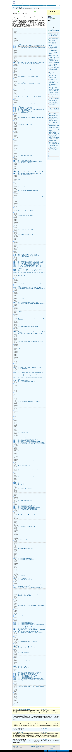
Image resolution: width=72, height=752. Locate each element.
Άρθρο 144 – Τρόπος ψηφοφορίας (22, 484)
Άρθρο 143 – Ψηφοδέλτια (21, 483)
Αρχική (14, 5)
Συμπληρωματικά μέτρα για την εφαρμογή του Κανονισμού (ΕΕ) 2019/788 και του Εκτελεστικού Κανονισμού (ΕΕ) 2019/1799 (53, 42)
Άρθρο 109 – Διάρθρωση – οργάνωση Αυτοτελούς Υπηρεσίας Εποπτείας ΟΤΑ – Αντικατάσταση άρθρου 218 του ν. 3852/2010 (31, 377)
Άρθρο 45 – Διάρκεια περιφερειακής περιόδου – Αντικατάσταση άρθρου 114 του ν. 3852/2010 (30, 161)
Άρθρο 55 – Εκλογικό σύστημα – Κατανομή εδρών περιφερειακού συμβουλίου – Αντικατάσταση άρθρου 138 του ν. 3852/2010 (31, 196)
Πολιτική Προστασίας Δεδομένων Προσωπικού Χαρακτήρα (37, 746)
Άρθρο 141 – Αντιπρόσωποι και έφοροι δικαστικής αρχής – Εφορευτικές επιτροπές (28, 476)
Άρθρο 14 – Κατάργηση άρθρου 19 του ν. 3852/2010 (25, 50)
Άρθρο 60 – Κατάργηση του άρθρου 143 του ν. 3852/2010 (25, 215)
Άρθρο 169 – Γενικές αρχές (21, 575)
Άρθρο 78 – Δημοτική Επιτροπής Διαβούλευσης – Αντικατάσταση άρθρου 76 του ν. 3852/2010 (30, 269)
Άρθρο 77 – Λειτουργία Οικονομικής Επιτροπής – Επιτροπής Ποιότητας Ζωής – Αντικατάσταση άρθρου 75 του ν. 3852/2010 (32, 268)
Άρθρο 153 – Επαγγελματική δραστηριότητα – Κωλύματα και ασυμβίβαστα (27, 509)
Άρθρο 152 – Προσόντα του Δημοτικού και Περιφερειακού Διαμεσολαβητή (27, 508)
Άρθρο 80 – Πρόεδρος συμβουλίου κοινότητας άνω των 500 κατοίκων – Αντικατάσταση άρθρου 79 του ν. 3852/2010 (31, 272)
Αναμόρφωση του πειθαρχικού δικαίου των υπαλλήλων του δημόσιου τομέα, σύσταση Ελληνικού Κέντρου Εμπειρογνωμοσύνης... (54, 58)
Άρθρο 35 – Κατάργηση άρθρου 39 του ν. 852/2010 (24, 112)
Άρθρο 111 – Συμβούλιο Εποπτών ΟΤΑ (23, 380)
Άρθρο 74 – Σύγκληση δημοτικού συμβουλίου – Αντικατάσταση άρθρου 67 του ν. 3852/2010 (30, 264)
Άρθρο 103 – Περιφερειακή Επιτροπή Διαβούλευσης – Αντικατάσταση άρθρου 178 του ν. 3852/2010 (31, 367)
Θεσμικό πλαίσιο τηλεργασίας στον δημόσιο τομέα (53, 91)
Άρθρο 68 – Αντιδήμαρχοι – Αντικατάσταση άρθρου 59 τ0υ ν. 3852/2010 (27, 254)
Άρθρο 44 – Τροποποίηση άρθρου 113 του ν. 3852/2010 (25, 160)
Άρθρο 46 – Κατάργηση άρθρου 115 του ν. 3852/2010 (25, 162)
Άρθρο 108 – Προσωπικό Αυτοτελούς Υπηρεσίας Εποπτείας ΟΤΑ (26, 376)
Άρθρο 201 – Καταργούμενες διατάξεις (23, 666)
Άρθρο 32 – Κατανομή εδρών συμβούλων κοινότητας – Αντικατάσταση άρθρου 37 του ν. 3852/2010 (31, 109)
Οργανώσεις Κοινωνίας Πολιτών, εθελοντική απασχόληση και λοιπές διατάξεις (53, 85)
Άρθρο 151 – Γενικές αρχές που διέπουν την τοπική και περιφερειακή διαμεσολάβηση (29, 507)
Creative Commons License (53, 746)
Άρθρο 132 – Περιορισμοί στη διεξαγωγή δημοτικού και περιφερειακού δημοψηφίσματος (29, 441)
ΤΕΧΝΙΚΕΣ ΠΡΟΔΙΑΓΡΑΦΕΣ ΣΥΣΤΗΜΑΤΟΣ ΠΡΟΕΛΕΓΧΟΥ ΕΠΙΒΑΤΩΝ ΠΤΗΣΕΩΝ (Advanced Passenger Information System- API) (53, 141)
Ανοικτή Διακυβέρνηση (29, 5)
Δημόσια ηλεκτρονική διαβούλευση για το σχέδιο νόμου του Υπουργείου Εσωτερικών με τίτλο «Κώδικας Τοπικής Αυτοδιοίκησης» (54, 47)
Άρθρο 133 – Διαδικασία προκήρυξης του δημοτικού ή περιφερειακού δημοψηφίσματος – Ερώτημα (31, 442)
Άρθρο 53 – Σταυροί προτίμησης (22, 186)
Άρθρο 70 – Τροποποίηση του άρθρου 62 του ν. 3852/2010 (25, 256)
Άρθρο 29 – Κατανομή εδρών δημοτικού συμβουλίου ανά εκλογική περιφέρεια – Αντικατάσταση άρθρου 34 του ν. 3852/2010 (32, 106)
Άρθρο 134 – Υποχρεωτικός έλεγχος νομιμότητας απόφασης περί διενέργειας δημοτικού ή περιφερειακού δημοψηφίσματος (31, 443)
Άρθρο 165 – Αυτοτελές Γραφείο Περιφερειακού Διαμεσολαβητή (26, 559)
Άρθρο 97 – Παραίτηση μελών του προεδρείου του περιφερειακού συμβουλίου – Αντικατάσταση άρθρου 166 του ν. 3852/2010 (31, 333)
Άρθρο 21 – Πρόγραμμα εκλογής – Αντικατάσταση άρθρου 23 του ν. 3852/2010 (28, 76)
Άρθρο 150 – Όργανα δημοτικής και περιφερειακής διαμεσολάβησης (26, 506)
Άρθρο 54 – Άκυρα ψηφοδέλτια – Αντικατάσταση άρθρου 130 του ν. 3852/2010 (28, 190)
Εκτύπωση (50, 17)
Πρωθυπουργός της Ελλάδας (20, 5)
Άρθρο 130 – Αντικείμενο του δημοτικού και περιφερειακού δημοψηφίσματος (28, 439)
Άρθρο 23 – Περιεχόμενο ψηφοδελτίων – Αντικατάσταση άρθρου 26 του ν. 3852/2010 (29, 83)
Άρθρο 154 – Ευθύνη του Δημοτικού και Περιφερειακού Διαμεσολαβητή (27, 514)
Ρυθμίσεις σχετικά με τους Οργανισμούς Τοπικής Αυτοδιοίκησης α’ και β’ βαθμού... (54, 79)
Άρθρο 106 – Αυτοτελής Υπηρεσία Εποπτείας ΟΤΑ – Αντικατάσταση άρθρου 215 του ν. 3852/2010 (30, 374)
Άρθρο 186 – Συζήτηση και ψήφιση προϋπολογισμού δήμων (25, 622)
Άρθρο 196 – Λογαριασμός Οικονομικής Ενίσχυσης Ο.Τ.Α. (25, 646)
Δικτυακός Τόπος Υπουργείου (37, 5)
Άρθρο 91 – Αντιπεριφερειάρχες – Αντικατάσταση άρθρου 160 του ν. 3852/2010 (28, 302)
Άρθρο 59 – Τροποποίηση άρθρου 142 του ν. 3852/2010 (25, 210)
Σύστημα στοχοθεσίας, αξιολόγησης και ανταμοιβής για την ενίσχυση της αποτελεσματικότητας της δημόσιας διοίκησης (54, 82)
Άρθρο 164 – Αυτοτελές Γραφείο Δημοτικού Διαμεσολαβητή (25, 558)
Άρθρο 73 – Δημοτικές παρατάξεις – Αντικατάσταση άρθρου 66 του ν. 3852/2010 (28, 263)
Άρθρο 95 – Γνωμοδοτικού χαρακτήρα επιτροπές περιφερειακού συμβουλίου (28, 326)
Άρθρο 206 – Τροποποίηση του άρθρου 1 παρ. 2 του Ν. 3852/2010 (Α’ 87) (27, 675)
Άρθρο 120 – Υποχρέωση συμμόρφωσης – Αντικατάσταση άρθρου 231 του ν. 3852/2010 (29, 401)
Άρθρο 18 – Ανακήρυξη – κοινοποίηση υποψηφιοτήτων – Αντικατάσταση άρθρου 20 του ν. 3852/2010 (31, 62)
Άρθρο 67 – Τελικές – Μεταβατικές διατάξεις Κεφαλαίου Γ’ (25, 249)
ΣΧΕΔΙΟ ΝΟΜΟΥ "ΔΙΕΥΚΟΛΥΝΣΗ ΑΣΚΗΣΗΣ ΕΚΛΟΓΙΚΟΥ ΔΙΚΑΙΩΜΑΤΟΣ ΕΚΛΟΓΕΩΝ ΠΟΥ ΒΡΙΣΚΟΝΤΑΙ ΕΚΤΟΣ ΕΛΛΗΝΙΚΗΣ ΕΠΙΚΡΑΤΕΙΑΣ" (54, 109)
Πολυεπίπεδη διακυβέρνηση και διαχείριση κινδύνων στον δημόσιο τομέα (53, 36)
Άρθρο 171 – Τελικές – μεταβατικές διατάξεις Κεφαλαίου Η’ (25, 579)
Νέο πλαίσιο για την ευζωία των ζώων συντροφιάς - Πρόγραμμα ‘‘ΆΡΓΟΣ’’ (53, 92)
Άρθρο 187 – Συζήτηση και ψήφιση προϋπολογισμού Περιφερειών (26, 623)
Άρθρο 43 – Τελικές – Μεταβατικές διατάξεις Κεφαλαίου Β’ (25, 155)
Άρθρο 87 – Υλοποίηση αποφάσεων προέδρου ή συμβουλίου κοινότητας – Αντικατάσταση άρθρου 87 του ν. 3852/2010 (31, 288)
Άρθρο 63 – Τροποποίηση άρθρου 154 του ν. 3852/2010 (25, 229)
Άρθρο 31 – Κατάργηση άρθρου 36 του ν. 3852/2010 (25, 108)
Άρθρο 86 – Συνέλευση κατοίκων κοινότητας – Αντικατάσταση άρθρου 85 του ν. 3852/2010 (29, 287)
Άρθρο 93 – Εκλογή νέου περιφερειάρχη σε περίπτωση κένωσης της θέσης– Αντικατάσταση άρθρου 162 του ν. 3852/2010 (31, 311)
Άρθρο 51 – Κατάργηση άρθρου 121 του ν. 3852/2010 (25, 174)
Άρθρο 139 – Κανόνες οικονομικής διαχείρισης (24, 465)
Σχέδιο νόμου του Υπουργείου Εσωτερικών (53, 45)
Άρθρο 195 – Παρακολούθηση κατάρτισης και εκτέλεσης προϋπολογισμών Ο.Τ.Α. (28, 641)
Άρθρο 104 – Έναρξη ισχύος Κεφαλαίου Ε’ (23, 368)
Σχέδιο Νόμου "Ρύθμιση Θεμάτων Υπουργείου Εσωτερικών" (53, 106)
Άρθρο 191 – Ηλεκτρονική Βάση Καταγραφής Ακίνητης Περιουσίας (26, 628)
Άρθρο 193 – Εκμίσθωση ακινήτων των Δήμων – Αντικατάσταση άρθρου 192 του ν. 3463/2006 (30, 631)
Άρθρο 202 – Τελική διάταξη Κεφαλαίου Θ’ (23, 667)
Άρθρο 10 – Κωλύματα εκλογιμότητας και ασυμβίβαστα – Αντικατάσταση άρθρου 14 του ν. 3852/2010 (31, 45)
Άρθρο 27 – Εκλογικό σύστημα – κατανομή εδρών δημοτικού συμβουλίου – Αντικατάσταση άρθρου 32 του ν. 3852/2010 (32, 103)
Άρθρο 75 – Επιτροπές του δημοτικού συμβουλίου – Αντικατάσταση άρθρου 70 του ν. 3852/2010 (30, 265)
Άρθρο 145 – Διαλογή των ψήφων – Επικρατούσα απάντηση (25, 488)
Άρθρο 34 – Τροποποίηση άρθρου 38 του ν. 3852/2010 (25, 111)
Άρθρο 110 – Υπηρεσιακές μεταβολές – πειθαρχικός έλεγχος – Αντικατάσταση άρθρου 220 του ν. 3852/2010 (30, 379)
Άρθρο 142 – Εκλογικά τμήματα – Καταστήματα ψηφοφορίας (26, 482)
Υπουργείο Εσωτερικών (21, 2)
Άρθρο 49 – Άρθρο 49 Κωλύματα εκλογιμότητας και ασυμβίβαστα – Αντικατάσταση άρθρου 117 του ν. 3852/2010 (31, 172)
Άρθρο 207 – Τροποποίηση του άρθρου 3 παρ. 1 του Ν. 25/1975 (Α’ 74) (27, 676)
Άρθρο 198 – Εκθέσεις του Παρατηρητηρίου (23, 652)
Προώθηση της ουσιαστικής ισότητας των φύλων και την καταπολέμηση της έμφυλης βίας (54, 130)
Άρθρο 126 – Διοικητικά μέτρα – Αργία (23, 432)
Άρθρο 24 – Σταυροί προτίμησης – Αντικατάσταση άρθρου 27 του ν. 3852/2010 (28, 89)
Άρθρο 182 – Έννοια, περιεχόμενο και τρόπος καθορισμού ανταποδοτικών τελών (28, 614)
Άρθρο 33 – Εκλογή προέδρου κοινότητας (23, 110)
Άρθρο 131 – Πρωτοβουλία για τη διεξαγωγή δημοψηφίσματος (26, 440)
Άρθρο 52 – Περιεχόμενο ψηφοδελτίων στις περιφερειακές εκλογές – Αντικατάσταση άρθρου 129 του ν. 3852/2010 (31, 179)
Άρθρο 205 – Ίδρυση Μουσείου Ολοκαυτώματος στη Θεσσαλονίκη (26, 674)
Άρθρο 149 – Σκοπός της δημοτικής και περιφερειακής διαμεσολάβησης (27, 505)
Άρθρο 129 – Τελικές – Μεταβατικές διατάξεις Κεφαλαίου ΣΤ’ (25, 438)
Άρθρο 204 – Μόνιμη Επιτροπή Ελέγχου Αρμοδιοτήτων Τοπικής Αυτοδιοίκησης (28, 673)
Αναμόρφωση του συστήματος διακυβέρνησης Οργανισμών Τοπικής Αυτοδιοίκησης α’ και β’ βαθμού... (54, 34)
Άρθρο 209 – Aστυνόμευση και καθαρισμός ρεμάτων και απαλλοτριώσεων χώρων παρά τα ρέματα (30, 678)
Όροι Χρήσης (37, 747)
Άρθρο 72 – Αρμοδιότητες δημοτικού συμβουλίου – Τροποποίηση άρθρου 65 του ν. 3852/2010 (30, 262)
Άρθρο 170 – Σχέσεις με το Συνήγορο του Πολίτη (24, 578)
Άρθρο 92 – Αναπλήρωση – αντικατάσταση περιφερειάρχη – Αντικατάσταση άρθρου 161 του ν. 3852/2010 (31, 303)
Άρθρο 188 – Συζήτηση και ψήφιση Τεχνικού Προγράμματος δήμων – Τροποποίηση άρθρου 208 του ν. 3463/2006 (31, 625)
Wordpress (51, 748)
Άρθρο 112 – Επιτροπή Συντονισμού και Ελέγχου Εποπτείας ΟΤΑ (26, 381)
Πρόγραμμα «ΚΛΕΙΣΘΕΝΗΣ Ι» (20, 7)
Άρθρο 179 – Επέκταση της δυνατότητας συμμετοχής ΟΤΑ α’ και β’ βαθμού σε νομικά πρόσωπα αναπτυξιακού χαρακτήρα (30, 593)
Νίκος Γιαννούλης (20, 732)
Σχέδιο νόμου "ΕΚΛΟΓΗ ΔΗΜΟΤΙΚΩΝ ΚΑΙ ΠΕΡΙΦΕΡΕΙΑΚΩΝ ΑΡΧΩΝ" (54, 94)
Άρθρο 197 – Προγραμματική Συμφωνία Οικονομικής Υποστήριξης (26, 647)
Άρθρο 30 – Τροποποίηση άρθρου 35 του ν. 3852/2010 (25, 107)
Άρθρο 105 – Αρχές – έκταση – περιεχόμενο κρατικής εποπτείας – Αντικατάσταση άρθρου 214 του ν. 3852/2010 (31, 372)
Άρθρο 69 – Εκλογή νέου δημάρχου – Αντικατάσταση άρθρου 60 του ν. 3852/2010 (28, 255)
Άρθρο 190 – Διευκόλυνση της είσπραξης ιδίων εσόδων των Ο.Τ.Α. (26, 627)
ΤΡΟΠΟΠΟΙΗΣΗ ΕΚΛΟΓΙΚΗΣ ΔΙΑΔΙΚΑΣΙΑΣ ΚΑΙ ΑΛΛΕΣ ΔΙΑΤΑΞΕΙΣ (53, 111)
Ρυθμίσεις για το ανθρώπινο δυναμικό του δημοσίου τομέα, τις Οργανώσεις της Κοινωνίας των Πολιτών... (54, 55)
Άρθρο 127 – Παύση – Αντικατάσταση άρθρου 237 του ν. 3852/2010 (27, 436)
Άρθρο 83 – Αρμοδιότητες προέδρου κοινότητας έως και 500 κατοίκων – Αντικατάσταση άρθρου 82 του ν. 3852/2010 (31, 283)
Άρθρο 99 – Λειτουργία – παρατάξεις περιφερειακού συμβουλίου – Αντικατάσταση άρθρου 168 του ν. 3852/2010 (31, 348)
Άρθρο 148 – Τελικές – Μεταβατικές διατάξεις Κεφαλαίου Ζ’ (25, 500)
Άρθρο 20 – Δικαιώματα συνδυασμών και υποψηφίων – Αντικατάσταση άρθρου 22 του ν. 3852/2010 (31, 69)
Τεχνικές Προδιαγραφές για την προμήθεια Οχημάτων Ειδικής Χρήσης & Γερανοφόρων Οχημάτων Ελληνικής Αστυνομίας (54, 118)
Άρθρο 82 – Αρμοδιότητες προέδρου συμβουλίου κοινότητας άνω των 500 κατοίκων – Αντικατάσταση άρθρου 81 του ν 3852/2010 (31, 275)
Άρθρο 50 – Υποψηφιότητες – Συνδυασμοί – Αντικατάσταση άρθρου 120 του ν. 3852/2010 (29, 173)
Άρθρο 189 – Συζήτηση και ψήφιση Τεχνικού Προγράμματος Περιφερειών (27, 626)
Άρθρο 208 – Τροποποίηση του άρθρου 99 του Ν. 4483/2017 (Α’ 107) (27, 677)
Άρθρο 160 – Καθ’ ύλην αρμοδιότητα (22, 539)
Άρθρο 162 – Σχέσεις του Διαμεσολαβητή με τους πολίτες (25, 548)
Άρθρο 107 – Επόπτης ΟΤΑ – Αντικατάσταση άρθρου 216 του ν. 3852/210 (27, 375)
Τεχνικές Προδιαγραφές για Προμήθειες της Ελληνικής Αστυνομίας (54, 132)
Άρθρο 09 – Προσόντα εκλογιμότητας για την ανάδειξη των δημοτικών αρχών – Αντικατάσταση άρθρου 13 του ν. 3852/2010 (31, 44)
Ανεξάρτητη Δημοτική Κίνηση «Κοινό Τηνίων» (25, 709)
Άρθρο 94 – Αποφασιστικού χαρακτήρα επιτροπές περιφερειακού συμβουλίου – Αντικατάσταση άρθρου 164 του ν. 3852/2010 (31, 319)
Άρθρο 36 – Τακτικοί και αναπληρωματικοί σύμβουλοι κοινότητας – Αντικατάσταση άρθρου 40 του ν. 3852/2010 (31, 117)
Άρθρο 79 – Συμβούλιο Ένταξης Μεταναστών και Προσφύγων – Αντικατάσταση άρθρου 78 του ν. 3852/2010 (30, 271)
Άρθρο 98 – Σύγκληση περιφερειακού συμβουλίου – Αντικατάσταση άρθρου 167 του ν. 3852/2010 (30, 341)
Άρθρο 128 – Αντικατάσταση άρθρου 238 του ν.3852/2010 (25, 437)
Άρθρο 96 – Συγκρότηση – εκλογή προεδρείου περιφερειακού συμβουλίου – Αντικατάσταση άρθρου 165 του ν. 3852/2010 (31, 332)
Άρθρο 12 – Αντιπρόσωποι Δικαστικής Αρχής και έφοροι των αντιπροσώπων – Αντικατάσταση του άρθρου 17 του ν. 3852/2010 (31, 47)
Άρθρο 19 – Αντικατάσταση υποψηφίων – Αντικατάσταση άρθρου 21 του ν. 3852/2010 (29, 63)
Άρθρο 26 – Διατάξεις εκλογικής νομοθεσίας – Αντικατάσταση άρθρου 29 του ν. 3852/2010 (29, 96)
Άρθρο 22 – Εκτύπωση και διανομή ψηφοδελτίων (24, 82)
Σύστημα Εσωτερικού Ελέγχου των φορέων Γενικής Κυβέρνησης (53, 96)
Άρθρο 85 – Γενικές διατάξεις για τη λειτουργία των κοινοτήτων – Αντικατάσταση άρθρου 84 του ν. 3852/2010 (30, 286)
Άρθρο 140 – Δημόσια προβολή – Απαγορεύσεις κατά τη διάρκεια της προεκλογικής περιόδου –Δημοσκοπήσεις (30, 470)
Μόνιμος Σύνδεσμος (44, 709)
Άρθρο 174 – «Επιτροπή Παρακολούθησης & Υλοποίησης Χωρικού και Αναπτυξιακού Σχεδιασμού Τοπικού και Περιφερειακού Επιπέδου (30, 587)
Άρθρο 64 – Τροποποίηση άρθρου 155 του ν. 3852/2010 (25, 234)
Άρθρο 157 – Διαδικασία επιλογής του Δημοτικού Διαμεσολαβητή (26, 526)
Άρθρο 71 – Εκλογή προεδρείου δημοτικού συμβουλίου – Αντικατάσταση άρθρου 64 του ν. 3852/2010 (31, 261)
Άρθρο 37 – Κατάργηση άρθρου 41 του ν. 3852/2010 (25, 124)
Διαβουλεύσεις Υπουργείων (46, 5)
